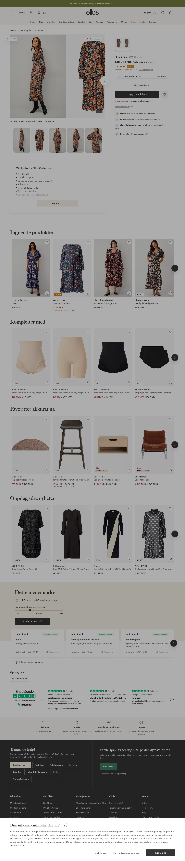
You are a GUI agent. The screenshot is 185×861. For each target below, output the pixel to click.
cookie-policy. (17, 845)
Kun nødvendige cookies (126, 852)
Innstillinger (100, 852)
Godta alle (160, 852)
